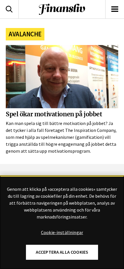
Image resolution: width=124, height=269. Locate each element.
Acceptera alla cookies (62, 252)
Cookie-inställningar (62, 233)
